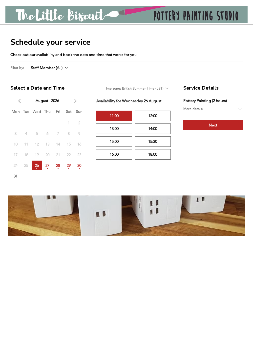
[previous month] (19, 101)
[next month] (75, 101)
